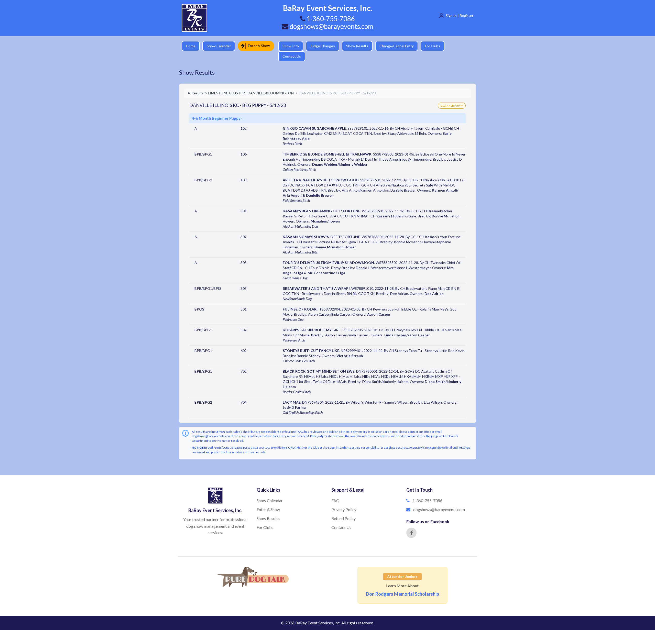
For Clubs (428, 46)
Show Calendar (219, 46)
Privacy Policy (343, 500)
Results (197, 84)
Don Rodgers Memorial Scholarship (402, 585)
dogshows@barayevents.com (330, 26)
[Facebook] (411, 524)
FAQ (335, 491)
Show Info (287, 46)
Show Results (353, 46)
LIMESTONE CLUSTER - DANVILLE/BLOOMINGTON (251, 84)
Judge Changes (318, 46)
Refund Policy (343, 509)
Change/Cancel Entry (393, 46)
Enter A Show (257, 45)
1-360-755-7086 (427, 491)
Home (190, 46)
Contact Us (456, 46)
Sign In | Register (459, 15)
